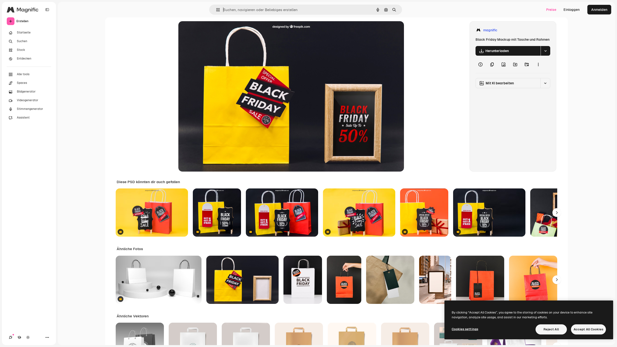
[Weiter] (556, 212)
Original (209, 30)
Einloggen (571, 9)
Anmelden (599, 9)
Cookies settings (465, 329)
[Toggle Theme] (28, 337)
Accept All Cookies (588, 329)
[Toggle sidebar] (47, 9)
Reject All (551, 329)
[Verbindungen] (10, 337)
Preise (551, 9)
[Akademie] (19, 337)
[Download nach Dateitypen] (545, 51)
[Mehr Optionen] (538, 64)
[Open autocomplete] (216, 10)
